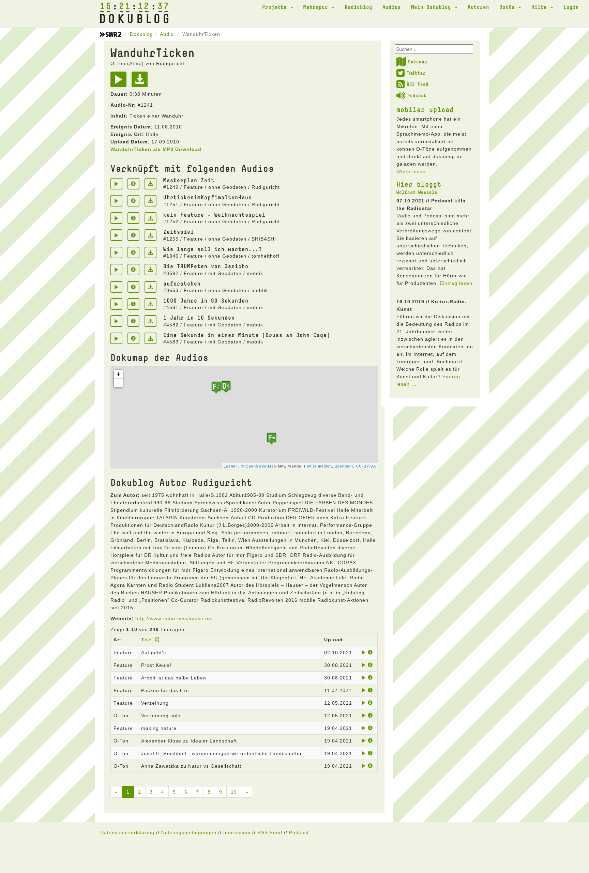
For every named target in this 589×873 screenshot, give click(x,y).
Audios (391, 7)
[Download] (141, 82)
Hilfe (540, 7)
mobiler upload (425, 109)
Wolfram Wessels (416, 192)
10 (234, 792)
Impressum (237, 832)
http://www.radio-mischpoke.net (174, 618)
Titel (147, 639)
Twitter (416, 73)
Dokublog (141, 34)
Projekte (276, 7)
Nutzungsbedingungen (188, 832)
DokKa (508, 7)
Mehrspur (317, 7)
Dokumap (417, 61)
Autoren (478, 7)
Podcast (416, 95)
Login (571, 7)
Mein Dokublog (432, 7)
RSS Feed (417, 84)
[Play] (120, 82)
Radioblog (358, 7)
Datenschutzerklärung (127, 832)
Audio (167, 34)
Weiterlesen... (413, 171)
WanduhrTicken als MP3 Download (155, 149)
